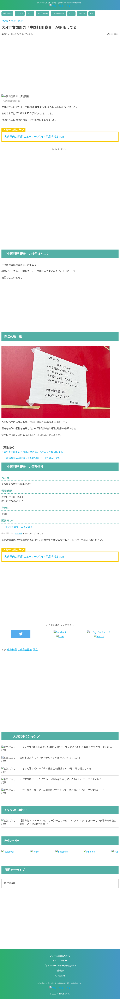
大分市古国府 (25, 649)
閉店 (35, 649)
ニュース (19, 13)
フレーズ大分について (60, 956)
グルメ (30, 13)
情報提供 (18, 533)
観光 (91, 13)
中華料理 (12, 649)
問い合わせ (60, 975)
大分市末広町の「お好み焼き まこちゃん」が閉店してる (33, 452)
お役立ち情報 (42, 13)
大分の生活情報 (58, 13)
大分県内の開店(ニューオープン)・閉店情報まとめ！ (35, 136)
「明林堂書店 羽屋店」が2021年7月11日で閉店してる (32, 458)
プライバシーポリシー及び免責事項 (60, 965)
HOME (4, 21)
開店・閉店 (7, 13)
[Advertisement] (60, 63)
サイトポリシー (60, 960)
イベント (81, 13)
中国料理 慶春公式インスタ (18, 527)
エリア (71, 13)
